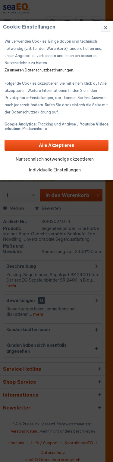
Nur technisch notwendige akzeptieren (55, 159)
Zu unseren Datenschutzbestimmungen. (39, 70)
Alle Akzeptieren (56, 145)
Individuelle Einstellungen (55, 170)
